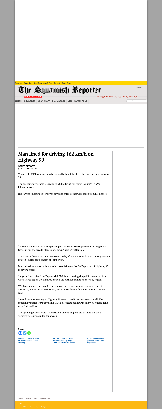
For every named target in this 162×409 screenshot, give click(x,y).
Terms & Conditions (44, 398)
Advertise (28, 398)
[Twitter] (25, 333)
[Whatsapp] (29, 333)
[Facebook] (20, 333)
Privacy (35, 398)
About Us (20, 398)
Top (20, 403)
